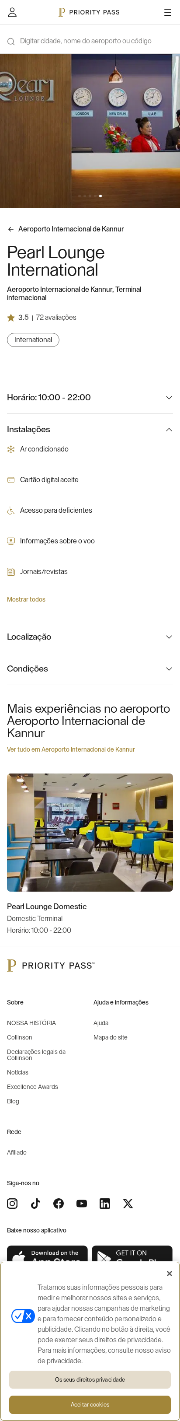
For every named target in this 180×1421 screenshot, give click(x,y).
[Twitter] (128, 1203)
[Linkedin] (105, 1203)
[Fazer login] (12, 12)
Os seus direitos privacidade (90, 1379)
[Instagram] (12, 1203)
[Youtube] (81, 1203)
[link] (47, 1259)
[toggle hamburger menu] (168, 12)
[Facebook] (58, 1203)
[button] (79, 196)
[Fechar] (169, 1273)
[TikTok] (35, 1203)
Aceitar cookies (90, 1404)
